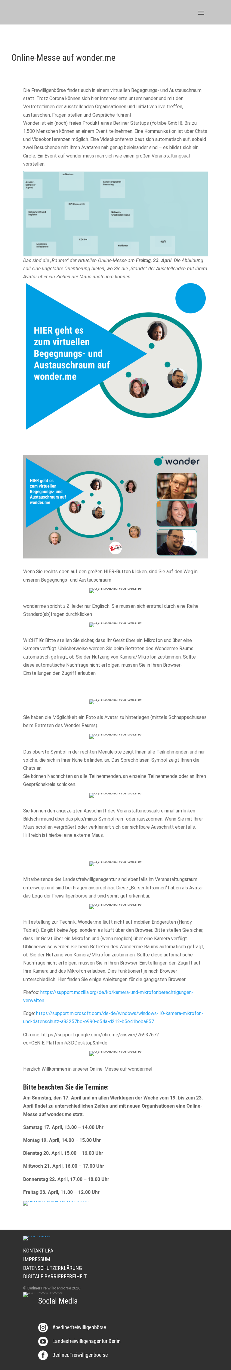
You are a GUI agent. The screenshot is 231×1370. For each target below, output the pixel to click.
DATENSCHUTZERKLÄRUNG (52, 1268)
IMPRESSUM (36, 1259)
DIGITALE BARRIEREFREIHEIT (55, 1276)
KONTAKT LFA (38, 1250)
